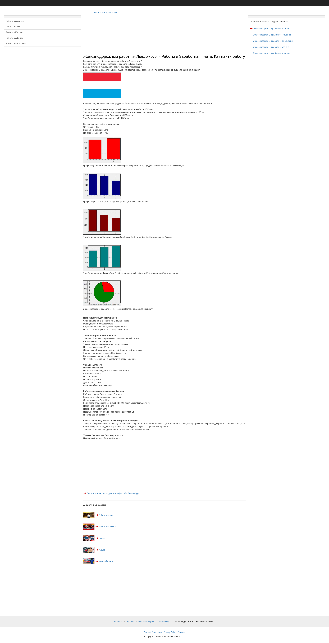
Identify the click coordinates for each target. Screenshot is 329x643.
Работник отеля (106, 514)
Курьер (102, 549)
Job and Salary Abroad (105, 12)
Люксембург (165, 621)
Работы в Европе (14, 32)
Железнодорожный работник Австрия (271, 28)
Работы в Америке (15, 20)
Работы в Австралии (16, 43)
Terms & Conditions (153, 632)
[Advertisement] (160, 34)
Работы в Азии (13, 26)
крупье (102, 538)
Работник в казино (107, 526)
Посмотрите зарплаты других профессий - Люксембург (113, 493)
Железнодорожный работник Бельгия (271, 46)
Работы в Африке (14, 37)
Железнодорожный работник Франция (271, 53)
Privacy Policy (169, 632)
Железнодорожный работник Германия (272, 34)
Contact (181, 632)
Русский (130, 621)
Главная (118, 621)
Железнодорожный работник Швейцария (273, 40)
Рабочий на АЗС (106, 561)
